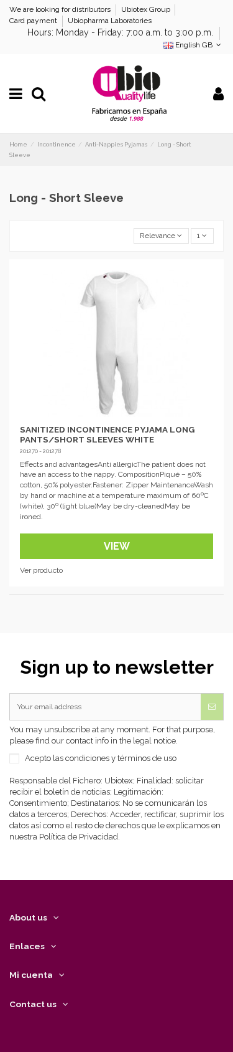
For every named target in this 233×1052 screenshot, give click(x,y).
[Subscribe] (212, 707)
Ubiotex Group (146, 9)
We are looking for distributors (60, 9)
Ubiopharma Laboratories (110, 20)
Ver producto (41, 570)
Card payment (34, 20)
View (117, 546)
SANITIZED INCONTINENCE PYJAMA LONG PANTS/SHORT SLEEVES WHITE (107, 434)
